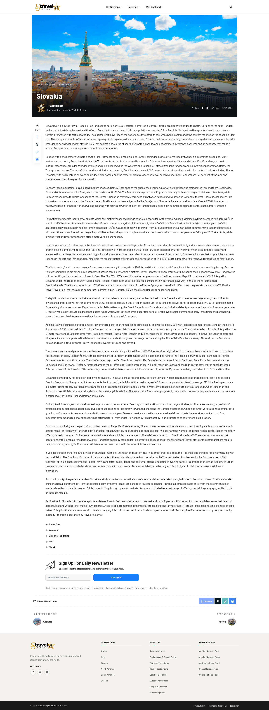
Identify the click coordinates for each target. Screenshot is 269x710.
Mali (51, 541)
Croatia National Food (208, 674)
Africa (104, 651)
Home (39, 84)
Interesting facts (157, 692)
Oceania (104, 680)
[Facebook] (33, 672)
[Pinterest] (47, 672)
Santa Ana (54, 524)
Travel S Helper (55, 105)
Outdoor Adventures (159, 680)
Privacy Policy (131, 588)
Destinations (49, 84)
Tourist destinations (159, 668)
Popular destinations (159, 663)
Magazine (155, 642)
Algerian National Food (208, 651)
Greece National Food (208, 668)
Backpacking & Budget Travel (163, 657)
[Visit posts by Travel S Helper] (41, 108)
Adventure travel (157, 651)
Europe (60, 84)
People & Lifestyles (158, 686)
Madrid (52, 547)
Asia (103, 657)
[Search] (231, 7)
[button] (212, 107)
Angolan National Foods (209, 657)
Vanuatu (53, 529)
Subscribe (116, 577)
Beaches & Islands (158, 674)
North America (107, 668)
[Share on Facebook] (202, 107)
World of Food (206, 642)
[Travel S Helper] (48, 6)
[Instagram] (40, 672)
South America (108, 674)
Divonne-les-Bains (59, 535)
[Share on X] (207, 107)
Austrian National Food (208, 663)
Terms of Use (79, 588)
